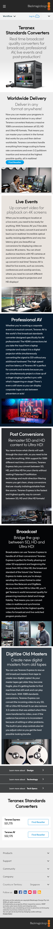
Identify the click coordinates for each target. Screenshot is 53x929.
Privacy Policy (7, 914)
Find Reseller (15, 162)
